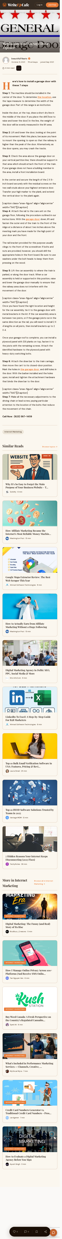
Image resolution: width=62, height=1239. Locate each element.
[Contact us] (53, 1232)
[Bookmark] (36, 1231)
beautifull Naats (19, 58)
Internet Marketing (17, 12)
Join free (52, 5)
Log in (39, 5)
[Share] (45, 1231)
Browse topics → (49, 446)
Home (4, 12)
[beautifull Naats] (5, 60)
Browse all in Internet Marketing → (43, 882)
